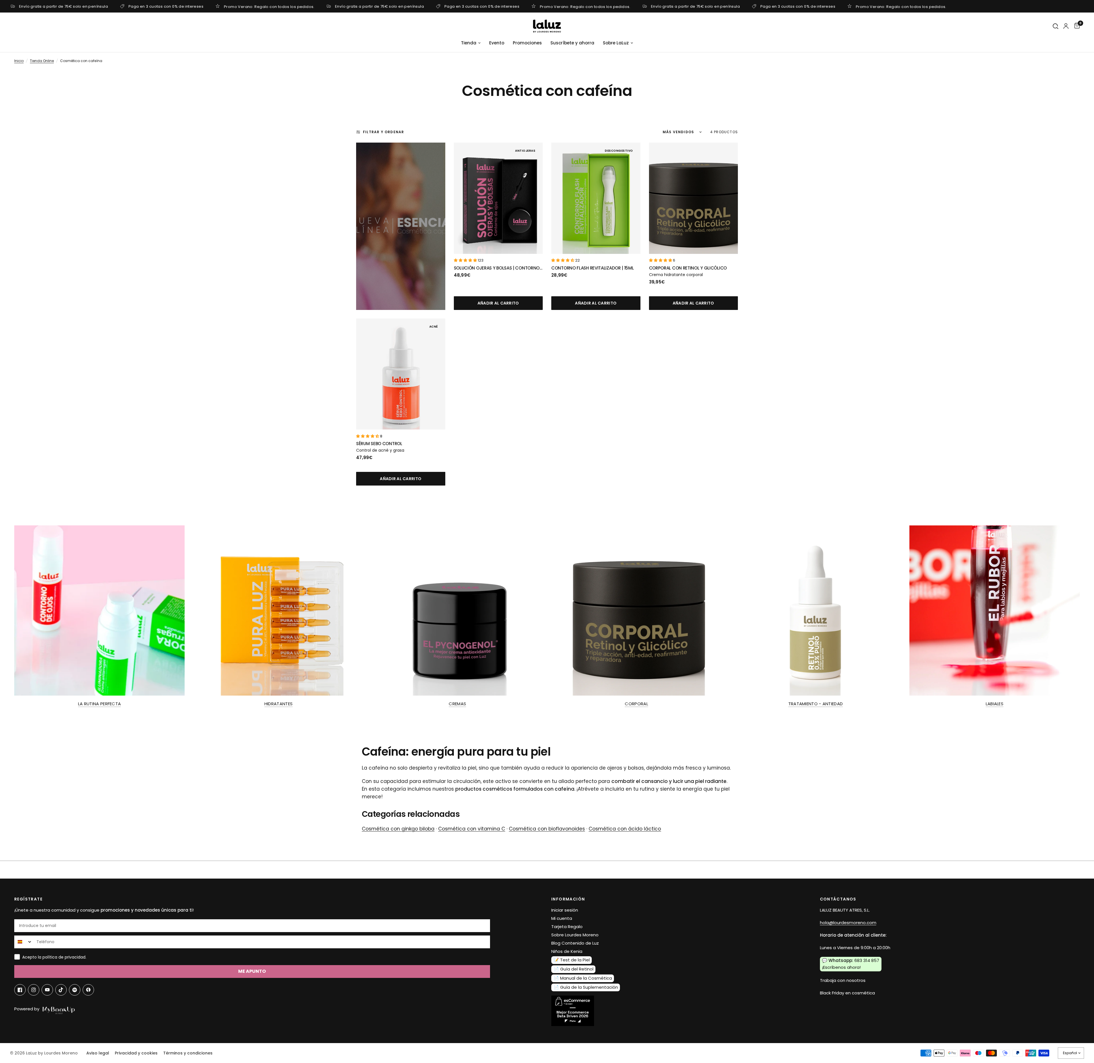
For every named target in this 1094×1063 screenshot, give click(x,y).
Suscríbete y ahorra (572, 43)
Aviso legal (97, 1053)
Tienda (468, 43)
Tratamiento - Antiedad (815, 703)
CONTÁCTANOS (838, 899)
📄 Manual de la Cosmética (583, 978)
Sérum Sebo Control (379, 444)
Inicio (19, 60)
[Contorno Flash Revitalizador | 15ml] (595, 198)
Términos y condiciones (188, 1053)
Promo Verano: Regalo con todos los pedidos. (269, 6)
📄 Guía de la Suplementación (586, 987)
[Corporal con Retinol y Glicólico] (693, 198)
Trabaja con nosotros (843, 980)
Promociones (527, 43)
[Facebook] (20, 990)
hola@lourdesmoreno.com (848, 923)
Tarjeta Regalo (567, 927)
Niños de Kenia (566, 951)
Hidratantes (278, 703)
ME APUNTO (252, 971)
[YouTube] (47, 990)
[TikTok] (61, 990)
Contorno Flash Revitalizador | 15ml (592, 268)
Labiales (994, 703)
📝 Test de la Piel (572, 960)
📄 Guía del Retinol (573, 969)
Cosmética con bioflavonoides (547, 828)
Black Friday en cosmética (847, 993)
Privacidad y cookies (136, 1053)
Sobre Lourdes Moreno (575, 935)
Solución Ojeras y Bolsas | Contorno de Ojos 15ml (497, 268)
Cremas (457, 703)
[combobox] (24, 942)
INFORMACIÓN (568, 899)
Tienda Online (42, 60)
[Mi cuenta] (1065, 26)
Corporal (636, 703)
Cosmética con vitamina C (471, 828)
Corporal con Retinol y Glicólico (688, 268)
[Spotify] (74, 990)
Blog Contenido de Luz (575, 943)
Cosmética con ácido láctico (625, 828)
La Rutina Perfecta (99, 703)
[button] (466, 260)
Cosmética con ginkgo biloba (398, 828)
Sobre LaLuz (616, 43)
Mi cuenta (561, 918)
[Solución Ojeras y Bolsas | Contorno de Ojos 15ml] (498, 198)
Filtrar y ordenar (383, 131)
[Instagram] (33, 990)
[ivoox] (88, 990)
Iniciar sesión (564, 910)
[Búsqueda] (1055, 26)
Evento (496, 43)
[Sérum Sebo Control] (400, 374)
